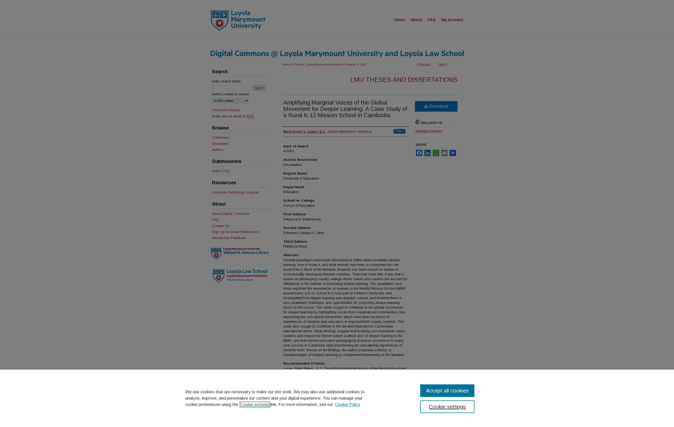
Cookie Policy (347, 404)
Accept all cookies (447, 391)
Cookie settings (254, 404)
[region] (337, 398)
